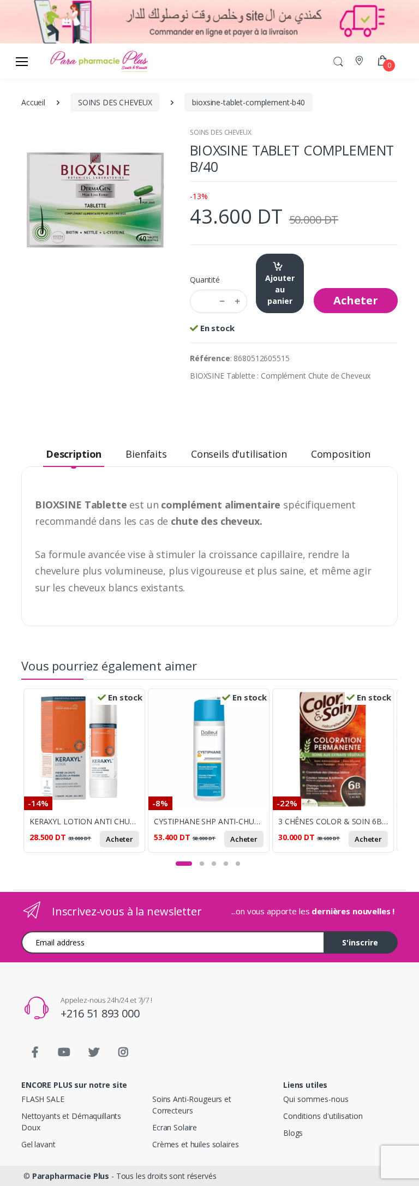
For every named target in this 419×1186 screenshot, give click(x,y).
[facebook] (35, 1052)
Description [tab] (73, 453)
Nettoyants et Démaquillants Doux (71, 1122)
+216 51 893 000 (100, 1013)
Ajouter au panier (280, 289)
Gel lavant (38, 1144)
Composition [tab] (340, 453)
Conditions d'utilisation (323, 1116)
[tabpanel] (85, 774)
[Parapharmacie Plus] (67, 61)
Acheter (355, 300)
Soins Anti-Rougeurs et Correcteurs (191, 1105)
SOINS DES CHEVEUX (221, 132)
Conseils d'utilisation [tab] (239, 453)
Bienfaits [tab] (146, 453)
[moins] (222, 301)
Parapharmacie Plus (70, 1176)
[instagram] (123, 1052)
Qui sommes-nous (316, 1099)
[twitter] (93, 1052)
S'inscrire (360, 942)
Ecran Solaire (174, 1127)
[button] (338, 61)
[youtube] (64, 1052)
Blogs (293, 1133)
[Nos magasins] (360, 60)
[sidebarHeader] (22, 61)
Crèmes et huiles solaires (195, 1144)
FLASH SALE (42, 1099)
